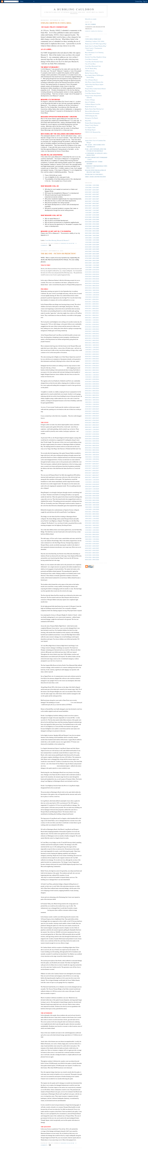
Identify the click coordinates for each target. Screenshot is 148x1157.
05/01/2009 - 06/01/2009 (92, 254)
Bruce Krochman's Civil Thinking (94, 52)
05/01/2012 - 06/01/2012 (92, 336)
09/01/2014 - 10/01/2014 (92, 400)
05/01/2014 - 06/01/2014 (92, 391)
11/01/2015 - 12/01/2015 (92, 432)
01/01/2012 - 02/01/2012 (92, 327)
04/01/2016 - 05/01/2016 (92, 443)
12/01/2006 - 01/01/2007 (92, 187)
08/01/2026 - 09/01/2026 (92, 559)
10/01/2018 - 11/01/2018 (92, 480)
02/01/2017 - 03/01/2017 (92, 466)
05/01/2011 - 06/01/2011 (92, 308)
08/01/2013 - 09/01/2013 (92, 370)
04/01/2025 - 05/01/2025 (92, 550)
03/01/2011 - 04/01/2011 (92, 304)
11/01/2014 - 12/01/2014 (92, 404)
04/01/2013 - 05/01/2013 (92, 361)
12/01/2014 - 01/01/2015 (92, 407)
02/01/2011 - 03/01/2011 (92, 302)
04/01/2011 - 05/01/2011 (92, 306)
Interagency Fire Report (91, 118)
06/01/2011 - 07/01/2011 (92, 311)
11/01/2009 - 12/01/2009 (92, 267)
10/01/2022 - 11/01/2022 (92, 518)
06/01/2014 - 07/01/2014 (92, 393)
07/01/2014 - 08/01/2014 (92, 395)
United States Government (92, 113)
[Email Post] (49, 245)
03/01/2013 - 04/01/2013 (92, 359)
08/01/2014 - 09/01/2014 (92, 397)
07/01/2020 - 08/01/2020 (92, 500)
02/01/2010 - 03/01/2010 (92, 274)
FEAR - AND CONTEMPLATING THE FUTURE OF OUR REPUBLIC (95, 150)
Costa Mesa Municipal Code (93, 66)
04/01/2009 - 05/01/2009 (92, 251)
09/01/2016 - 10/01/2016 (92, 454)
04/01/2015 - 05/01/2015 (92, 416)
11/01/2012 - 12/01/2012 (92, 349)
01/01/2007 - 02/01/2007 (92, 190)
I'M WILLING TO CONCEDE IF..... (94, 174)
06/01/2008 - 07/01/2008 (92, 228)
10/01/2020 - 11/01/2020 (92, 507)
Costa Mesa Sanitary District (93, 93)
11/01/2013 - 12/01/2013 (92, 377)
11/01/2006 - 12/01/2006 (92, 185)
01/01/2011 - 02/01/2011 (92, 299)
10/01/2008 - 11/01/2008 (92, 238)
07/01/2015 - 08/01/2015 (92, 422)
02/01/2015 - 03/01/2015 (92, 411)
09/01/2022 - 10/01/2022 (92, 516)
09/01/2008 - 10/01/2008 (92, 235)
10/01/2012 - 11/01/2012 (92, 347)
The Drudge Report (90, 130)
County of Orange (90, 100)
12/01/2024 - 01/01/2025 (92, 543)
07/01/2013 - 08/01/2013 (92, 368)
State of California (90, 102)
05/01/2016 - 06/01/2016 (92, 445)
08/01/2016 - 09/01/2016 (92, 452)
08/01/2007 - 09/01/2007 (92, 206)
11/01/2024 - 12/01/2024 (92, 541)
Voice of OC (88, 55)
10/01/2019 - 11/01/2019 (92, 489)
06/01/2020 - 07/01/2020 (92, 498)
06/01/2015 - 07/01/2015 (92, 420)
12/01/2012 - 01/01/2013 (92, 352)
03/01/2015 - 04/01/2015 (92, 413)
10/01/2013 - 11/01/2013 (92, 375)
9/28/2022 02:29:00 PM (67, 243)
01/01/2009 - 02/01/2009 (92, 244)
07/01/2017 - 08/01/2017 (92, 475)
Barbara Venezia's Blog (91, 73)
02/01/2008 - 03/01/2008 (92, 219)
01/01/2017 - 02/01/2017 (92, 464)
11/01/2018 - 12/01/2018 (92, 482)
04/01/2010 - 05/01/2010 (92, 279)
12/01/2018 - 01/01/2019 (92, 484)
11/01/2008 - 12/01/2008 (92, 240)
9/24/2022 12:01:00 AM (67, 1143)
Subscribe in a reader (90, 19)
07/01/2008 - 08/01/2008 (92, 231)
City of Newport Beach (91, 80)
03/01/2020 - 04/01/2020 (92, 496)
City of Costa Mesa (90, 64)
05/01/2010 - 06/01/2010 (92, 281)
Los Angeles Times (90, 127)
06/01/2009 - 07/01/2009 (92, 256)
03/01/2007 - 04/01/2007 (92, 194)
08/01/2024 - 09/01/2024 (92, 537)
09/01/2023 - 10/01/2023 (92, 525)
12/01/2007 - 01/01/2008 (92, 215)
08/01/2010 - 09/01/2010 (92, 288)
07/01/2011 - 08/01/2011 (92, 313)
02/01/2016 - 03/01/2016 (92, 439)
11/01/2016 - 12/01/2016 (92, 459)
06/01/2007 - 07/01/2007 (92, 201)
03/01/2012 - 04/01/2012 (92, 331)
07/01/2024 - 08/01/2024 (92, 534)
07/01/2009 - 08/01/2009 (92, 258)
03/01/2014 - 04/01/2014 (92, 386)
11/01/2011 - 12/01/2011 (92, 322)
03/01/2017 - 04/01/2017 (92, 468)
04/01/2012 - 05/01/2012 (92, 333)
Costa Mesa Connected (91, 59)
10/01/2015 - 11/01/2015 (92, 429)
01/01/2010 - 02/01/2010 (92, 272)
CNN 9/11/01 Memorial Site (92, 132)
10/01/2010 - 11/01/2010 (92, 292)
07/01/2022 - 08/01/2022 (92, 514)
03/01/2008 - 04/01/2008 (92, 222)
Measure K (60, 240)
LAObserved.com (89, 71)
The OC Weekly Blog (91, 68)
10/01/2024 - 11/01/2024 (92, 539)
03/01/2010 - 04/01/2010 (92, 276)
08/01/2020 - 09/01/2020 (92, 502)
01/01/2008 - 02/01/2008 (92, 217)
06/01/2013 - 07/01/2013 (92, 365)
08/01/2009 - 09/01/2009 (92, 260)
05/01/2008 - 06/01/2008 (92, 226)
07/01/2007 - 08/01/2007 (92, 203)
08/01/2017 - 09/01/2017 (92, 477)
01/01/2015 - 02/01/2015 (92, 409)
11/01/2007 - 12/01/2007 (92, 212)
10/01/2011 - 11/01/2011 (92, 320)
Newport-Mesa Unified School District (95, 89)
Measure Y (66, 240)
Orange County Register (91, 125)
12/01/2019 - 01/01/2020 (92, 491)
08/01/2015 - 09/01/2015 (92, 425)
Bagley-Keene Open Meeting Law (94, 109)
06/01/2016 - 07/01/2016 (92, 448)
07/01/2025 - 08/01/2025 (92, 553)
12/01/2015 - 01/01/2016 (92, 434)
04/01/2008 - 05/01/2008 (92, 224)
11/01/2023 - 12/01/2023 (92, 530)
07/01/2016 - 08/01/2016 (92, 450)
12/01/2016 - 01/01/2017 (92, 461)
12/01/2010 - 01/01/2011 (92, 297)
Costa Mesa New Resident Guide (94, 62)
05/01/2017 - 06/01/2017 (92, 473)
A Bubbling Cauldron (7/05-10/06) (94, 41)
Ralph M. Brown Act (90, 106)
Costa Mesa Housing (50, 240)
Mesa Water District (90, 91)
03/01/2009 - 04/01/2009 (92, 249)
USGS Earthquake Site (91, 116)
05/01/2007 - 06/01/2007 (92, 199)
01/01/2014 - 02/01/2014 (92, 381)
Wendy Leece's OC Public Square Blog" (96, 44)
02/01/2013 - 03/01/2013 (92, 356)
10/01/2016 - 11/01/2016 (92, 457)
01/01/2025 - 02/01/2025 (92, 546)
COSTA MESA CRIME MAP (93, 39)
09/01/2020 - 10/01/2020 (92, 505)
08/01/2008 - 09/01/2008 (92, 233)
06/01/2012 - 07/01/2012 (92, 338)
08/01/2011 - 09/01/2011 (92, 315)
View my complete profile (94, 31)
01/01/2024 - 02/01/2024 (92, 532)
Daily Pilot (88, 121)
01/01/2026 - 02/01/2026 (92, 555)
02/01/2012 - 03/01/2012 (92, 329)
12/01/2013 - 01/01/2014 (92, 379)
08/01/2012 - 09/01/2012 (92, 343)
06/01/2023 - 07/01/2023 (92, 521)
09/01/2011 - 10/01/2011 (92, 318)
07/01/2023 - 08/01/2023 (92, 523)
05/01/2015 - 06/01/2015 (92, 418)
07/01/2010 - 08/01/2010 (92, 285)
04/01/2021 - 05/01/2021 (92, 512)
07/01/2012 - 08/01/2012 (92, 340)
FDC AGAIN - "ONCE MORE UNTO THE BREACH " (95, 146)
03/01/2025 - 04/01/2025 (92, 548)
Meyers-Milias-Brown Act (92, 111)
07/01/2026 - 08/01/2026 (92, 557)
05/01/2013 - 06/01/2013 (92, 363)
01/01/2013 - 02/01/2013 (92, 354)
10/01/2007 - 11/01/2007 (92, 210)
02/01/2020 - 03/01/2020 (92, 493)
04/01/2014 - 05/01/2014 (92, 388)
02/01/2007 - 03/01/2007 (92, 192)
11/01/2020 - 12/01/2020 (92, 509)
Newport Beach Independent (93, 123)
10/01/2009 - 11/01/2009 (92, 265)
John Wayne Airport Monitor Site (94, 82)
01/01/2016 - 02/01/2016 (92, 436)
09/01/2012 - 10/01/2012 (92, 345)
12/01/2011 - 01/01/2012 (92, 324)
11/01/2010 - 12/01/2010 (92, 295)
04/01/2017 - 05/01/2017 (92, 470)
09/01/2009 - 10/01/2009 (92, 263)
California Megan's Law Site (92, 104)
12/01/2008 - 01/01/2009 (92, 242)
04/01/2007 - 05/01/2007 (92, 196)
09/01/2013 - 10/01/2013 (92, 372)
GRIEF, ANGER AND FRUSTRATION (95, 177)
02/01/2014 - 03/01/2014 (92, 384)
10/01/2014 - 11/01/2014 (92, 402)
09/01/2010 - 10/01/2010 (92, 290)
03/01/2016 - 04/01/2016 (92, 441)
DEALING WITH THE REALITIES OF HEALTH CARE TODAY (95, 171)
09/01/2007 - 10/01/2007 (92, 208)
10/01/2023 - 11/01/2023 (92, 528)
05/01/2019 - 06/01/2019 (92, 486)
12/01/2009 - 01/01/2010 (92, 270)
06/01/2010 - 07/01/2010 (92, 283)
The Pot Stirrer (90, 24)
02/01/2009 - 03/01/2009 (92, 247)
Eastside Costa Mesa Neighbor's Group (95, 57)
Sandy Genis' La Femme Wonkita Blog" (96, 46)
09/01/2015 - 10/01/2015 (92, 427)
